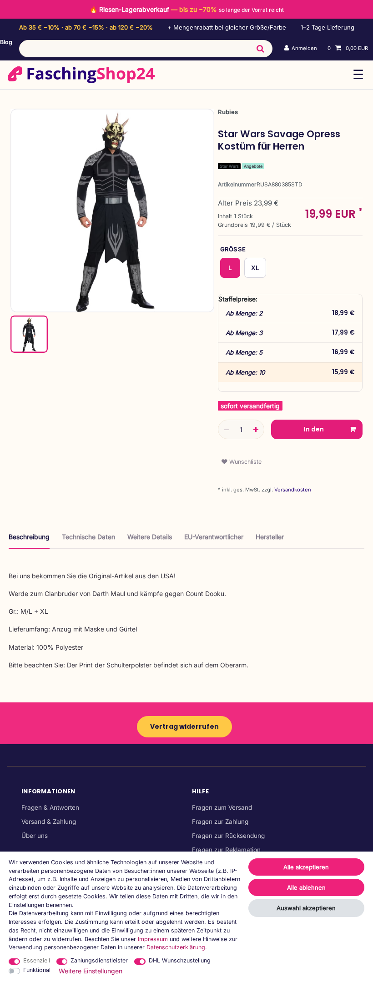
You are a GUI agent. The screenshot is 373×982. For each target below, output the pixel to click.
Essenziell (36, 960)
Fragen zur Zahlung (220, 821)
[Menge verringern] (226, 429)
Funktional (36, 970)
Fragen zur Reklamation (226, 849)
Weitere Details (149, 537)
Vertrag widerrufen (184, 726)
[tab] (29, 540)
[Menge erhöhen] (255, 429)
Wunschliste (244, 461)
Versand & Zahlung (48, 821)
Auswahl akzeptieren (306, 908)
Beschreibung (29, 537)
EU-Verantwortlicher (213, 537)
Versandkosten (292, 489)
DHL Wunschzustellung (180, 960)
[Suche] (260, 48)
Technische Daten (88, 537)
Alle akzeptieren (306, 867)
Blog (6, 42)
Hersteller (270, 537)
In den (314, 429)
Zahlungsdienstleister (99, 960)
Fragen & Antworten (50, 807)
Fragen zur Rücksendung (228, 835)
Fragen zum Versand (222, 807)
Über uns (34, 835)
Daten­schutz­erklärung (175, 947)
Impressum (153, 939)
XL (255, 267)
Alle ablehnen (306, 887)
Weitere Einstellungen (90, 971)
